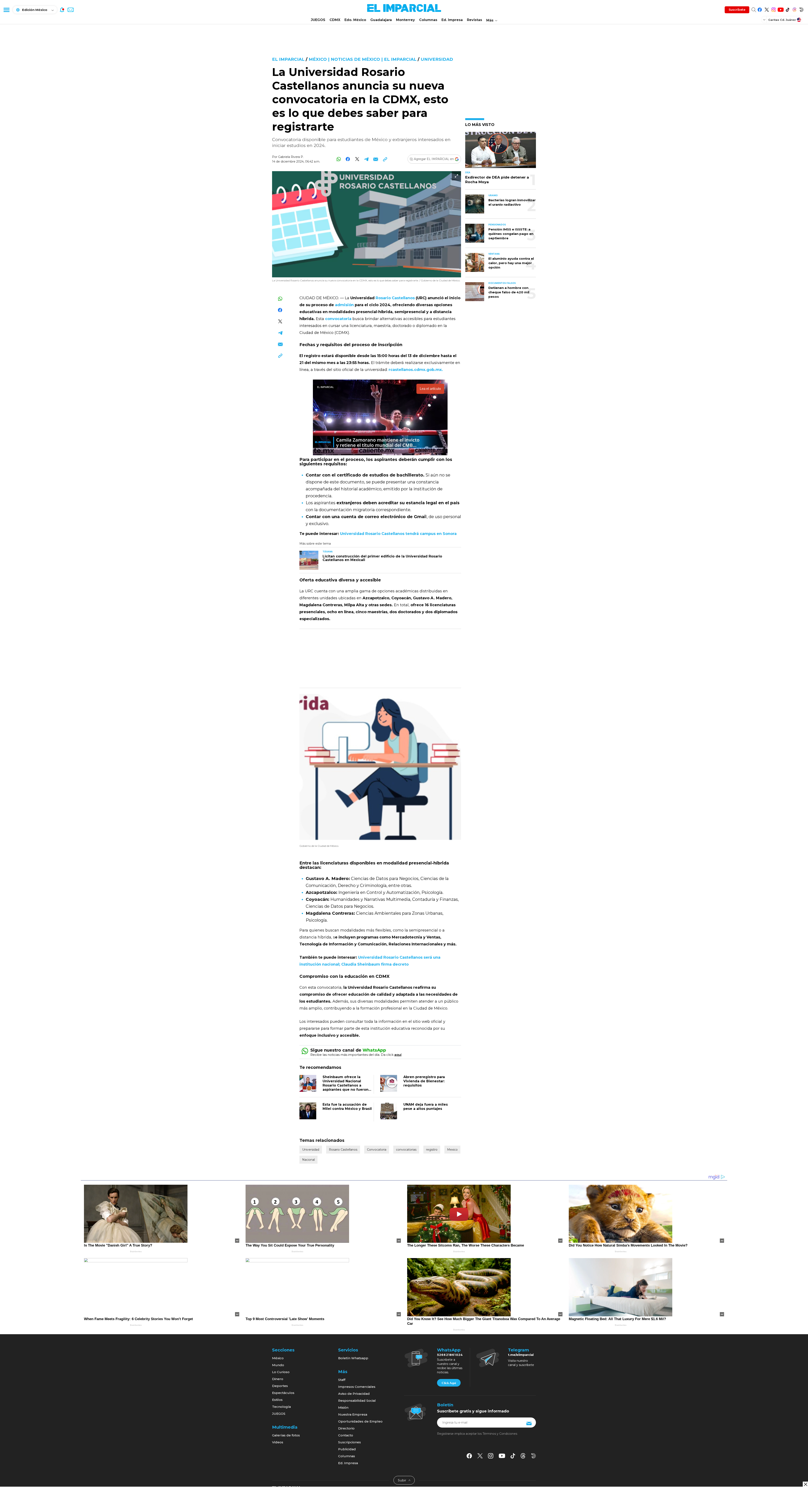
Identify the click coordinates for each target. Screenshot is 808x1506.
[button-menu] (6, 9)
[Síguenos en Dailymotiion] (533, 1455)
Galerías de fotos (286, 1435)
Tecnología (281, 1407)
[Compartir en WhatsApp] (339, 159)
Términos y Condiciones (499, 1434)
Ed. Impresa (452, 20)
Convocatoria (376, 1149)
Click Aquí (449, 1383)
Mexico (452, 1149)
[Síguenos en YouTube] (780, 9)
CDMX (335, 20)
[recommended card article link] (308, 560)
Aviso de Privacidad (354, 1394)
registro (431, 1149)
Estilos (277, 1400)
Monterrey (405, 20)
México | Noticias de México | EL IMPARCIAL (362, 59)
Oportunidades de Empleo (360, 1421)
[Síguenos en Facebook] (759, 9)
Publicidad (347, 1449)
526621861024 (450, 1354)
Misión (343, 1407)
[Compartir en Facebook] (348, 159)
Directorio (346, 1428)
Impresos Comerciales (356, 1387)
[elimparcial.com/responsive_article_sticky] (805, 1484)
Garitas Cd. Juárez (782, 19)
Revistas (474, 20)
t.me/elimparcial (521, 1354)
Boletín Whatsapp (353, 1358)
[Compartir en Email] (376, 159)
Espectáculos (283, 1393)
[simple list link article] (500, 152)
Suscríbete (737, 10)
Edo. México (355, 20)
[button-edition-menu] (765, 19)
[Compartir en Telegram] (366, 159)
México (278, 1358)
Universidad (437, 59)
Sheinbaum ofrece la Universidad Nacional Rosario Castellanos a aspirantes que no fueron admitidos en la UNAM (345, 1085)
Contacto (345, 1435)
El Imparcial (288, 59)
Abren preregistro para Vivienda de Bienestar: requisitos (424, 1081)
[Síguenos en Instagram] (773, 9)
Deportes (280, 1386)
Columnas (428, 20)
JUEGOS (318, 20)
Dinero (277, 1379)
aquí (397, 1055)
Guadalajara (381, 20)
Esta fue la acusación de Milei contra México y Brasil (347, 1106)
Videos (277, 1442)
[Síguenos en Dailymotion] (801, 9)
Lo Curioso (281, 1372)
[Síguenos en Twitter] (766, 9)
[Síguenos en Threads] (794, 9)
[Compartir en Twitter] (357, 159)
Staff (341, 1380)
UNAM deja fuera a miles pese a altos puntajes (425, 1106)
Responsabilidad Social (357, 1401)
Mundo (278, 1365)
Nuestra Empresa (352, 1414)
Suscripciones (349, 1442)
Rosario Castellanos (343, 1149)
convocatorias (406, 1149)
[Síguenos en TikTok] (787, 9)
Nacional (308, 1160)
